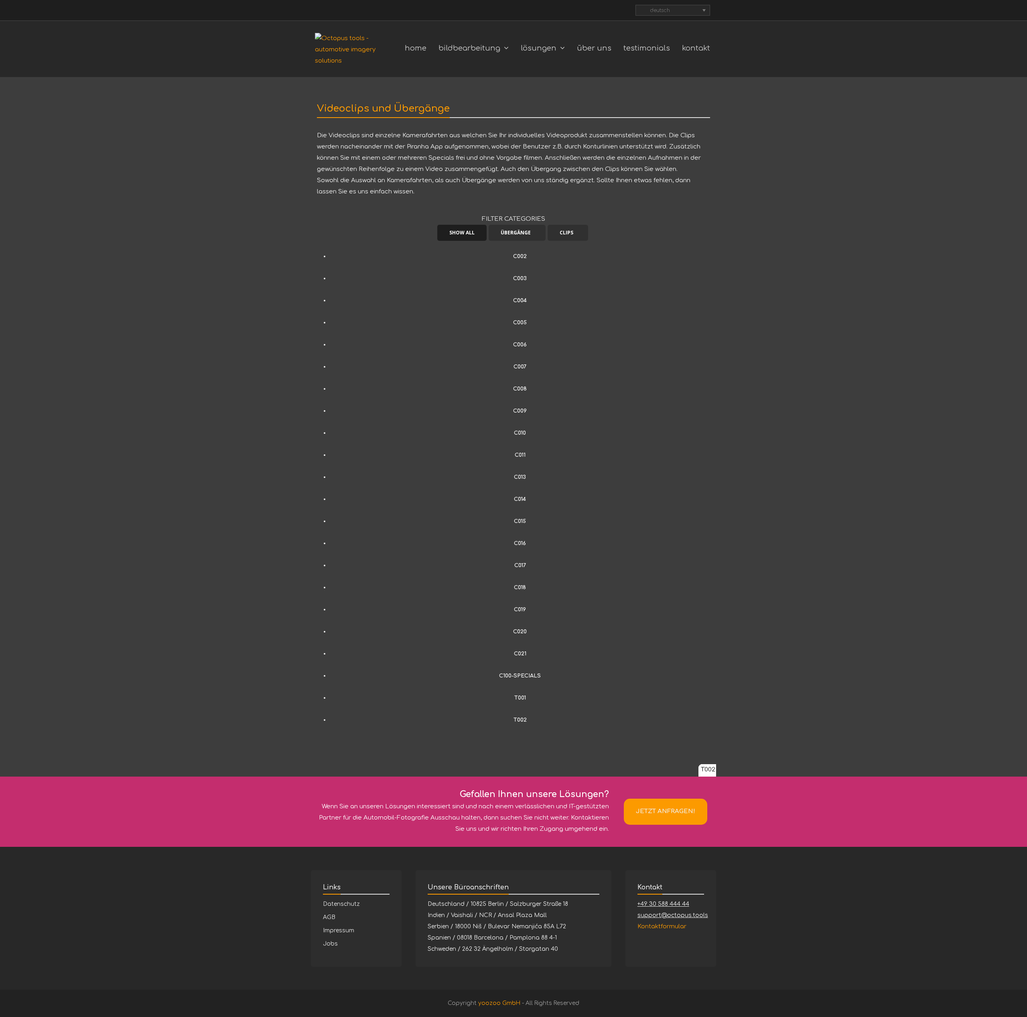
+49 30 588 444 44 (663, 904)
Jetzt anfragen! (665, 811)
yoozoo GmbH (499, 1003)
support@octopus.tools (672, 915)
